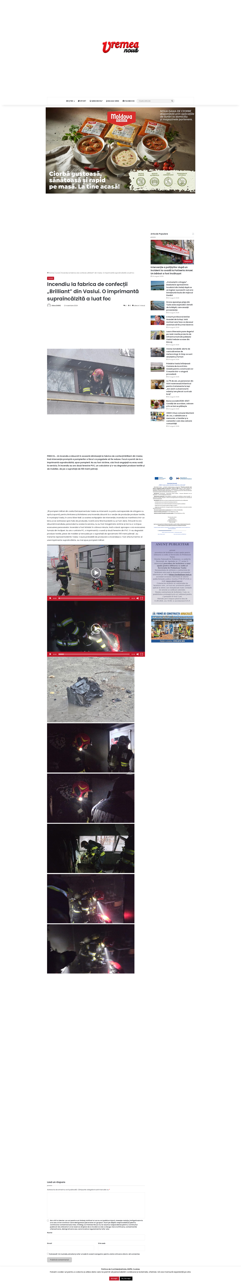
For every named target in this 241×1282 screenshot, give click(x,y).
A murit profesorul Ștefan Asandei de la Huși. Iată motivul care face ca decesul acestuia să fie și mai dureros (179, 321)
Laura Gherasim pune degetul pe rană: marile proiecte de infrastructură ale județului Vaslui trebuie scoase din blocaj (180, 336)
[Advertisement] (120, 17)
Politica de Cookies (186, 1277)
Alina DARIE (56, 305)
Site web (101, 1243)
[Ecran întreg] (141, 598)
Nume (49, 1232)
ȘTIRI (70, 101)
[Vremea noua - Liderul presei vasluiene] (120, 47)
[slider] (94, 598)
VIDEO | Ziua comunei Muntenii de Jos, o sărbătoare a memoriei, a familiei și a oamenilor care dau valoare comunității (180, 418)
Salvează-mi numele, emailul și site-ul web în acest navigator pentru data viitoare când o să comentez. (94, 1254)
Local (57, 273)
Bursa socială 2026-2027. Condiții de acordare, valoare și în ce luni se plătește (179, 403)
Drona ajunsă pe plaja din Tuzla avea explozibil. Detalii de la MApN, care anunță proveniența (179, 306)
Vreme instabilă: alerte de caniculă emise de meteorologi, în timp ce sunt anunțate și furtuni (179, 353)
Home (51, 273)
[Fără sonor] (137, 598)
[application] (96, 573)
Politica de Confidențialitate (165, 1277)
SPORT (83, 101)
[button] (96, 573)
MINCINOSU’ (97, 101)
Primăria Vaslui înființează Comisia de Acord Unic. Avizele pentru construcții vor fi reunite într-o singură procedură (179, 368)
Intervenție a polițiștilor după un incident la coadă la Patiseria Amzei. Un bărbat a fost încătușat (172, 270)
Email (49, 1243)
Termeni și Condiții (145, 1277)
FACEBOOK (129, 101)
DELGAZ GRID (113, 101)
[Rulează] (50, 598)
